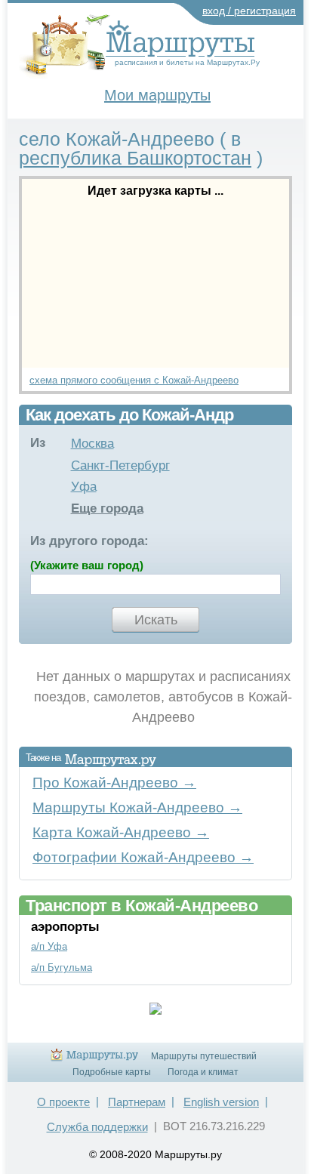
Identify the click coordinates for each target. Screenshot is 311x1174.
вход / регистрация (249, 11)
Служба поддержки (97, 1126)
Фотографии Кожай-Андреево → (143, 857)
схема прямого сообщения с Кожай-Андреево (134, 380)
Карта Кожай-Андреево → (120, 832)
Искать (155, 619)
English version (221, 1101)
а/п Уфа (49, 946)
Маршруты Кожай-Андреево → (137, 807)
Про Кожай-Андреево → (114, 782)
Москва (92, 443)
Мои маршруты (157, 95)
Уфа (84, 486)
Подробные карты (111, 1072)
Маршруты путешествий (204, 1056)
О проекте (63, 1101)
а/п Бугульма (61, 967)
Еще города (107, 508)
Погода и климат (203, 1072)
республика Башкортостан (135, 157)
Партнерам (136, 1101)
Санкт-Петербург (120, 465)
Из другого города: (89, 541)
